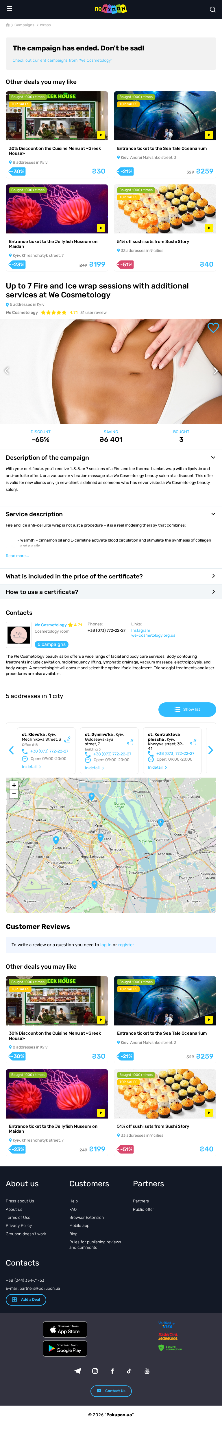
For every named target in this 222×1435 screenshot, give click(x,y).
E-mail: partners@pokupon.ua (33, 1288)
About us (14, 1209)
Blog (73, 1234)
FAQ (73, 1209)
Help (73, 1201)
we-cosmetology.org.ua (153, 635)
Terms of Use (18, 1217)
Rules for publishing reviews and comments (95, 1245)
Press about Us (20, 1201)
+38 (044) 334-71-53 (25, 1280)
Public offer (143, 1209)
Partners (141, 1201)
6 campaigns (52, 644)
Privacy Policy (19, 1225)
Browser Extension (86, 1217)
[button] (100, 838)
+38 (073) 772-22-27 (49, 751)
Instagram (140, 630)
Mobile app (79, 1225)
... (17, 556)
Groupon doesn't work (26, 1234)
